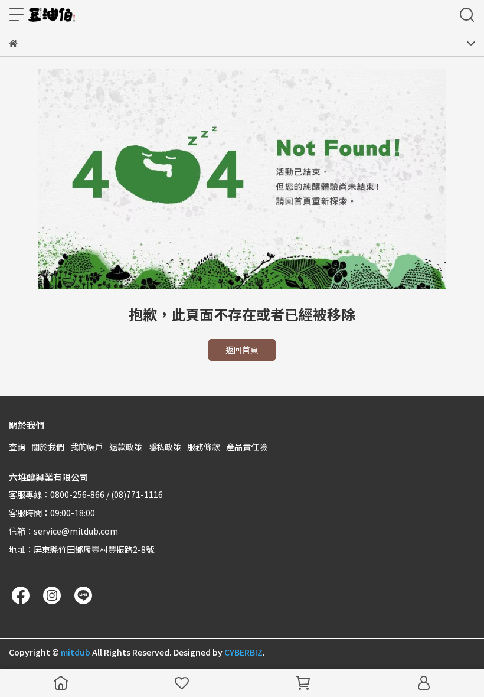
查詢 (17, 446)
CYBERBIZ (243, 652)
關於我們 (47, 446)
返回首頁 (242, 350)
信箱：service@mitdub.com (63, 531)
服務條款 (203, 446)
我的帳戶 (86, 446)
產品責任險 (246, 446)
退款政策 (125, 446)
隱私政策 (164, 446)
